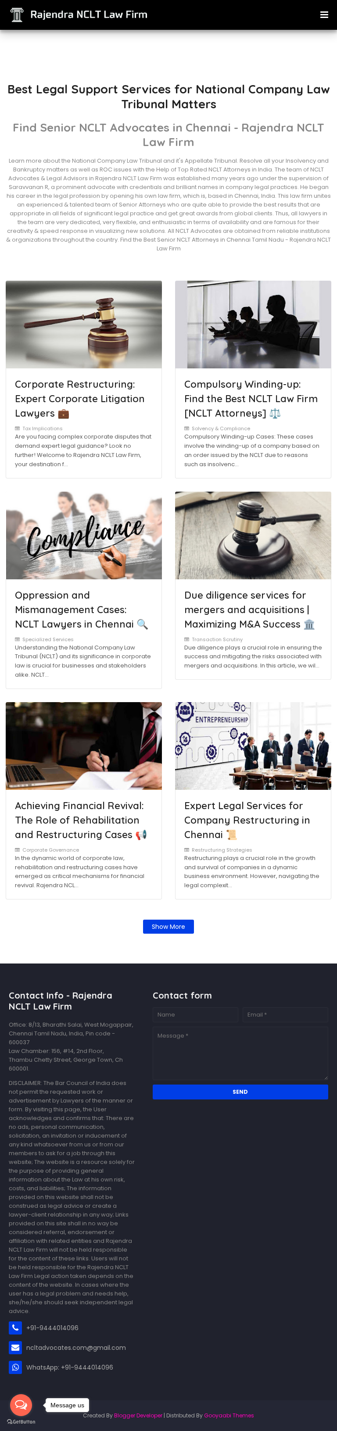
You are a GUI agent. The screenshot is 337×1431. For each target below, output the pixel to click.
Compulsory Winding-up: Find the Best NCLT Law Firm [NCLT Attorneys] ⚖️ (251, 398)
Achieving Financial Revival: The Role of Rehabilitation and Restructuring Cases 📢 (81, 820)
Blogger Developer (138, 1415)
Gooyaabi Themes (229, 1415)
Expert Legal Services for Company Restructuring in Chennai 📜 (247, 820)
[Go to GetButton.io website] (21, 1422)
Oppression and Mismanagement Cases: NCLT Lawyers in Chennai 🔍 (81, 609)
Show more (168, 926)
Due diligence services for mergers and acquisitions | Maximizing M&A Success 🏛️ (249, 609)
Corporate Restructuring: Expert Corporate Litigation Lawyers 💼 (80, 398)
